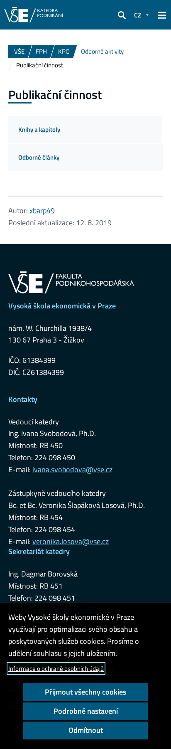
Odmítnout (85, 730)
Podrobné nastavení (86, 711)
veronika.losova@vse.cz (70, 541)
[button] (121, 15)
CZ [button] (138, 15)
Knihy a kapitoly (39, 129)
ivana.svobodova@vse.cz (72, 469)
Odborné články (38, 157)
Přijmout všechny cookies (85, 691)
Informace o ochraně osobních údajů (56, 668)
